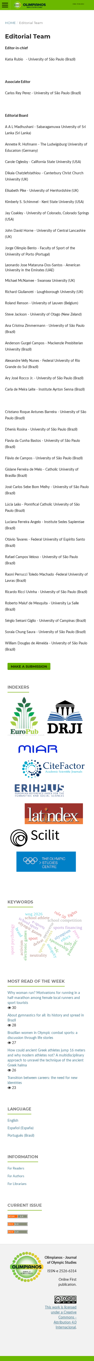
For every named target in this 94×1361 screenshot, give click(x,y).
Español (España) (21, 1128)
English (13, 1120)
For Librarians (17, 1184)
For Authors (16, 1176)
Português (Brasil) (21, 1135)
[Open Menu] (5, 5)
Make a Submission (29, 666)
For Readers (16, 1168)
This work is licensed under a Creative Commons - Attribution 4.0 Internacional (60, 1317)
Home (10, 23)
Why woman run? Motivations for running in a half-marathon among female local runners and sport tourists (44, 998)
